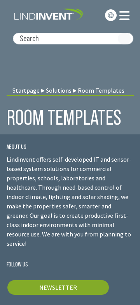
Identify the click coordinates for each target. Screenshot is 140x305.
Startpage (26, 90)
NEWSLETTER (58, 287)
